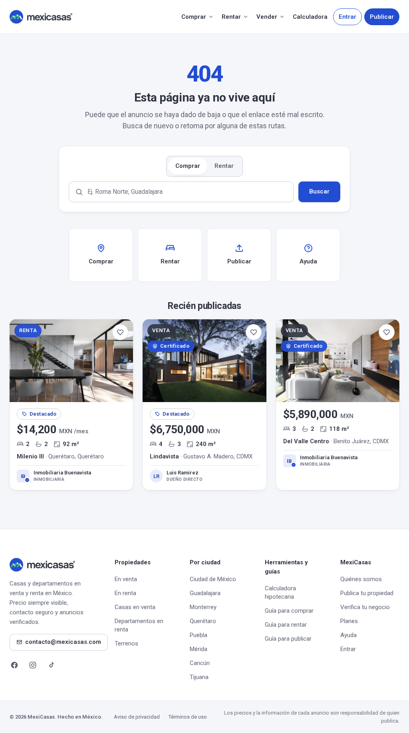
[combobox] (181, 191)
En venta (126, 579)
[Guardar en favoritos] (120, 332)
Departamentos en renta (139, 625)
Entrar (347, 16)
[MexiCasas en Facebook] (14, 665)
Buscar (319, 191)
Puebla (198, 635)
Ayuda (348, 635)
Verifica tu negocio (365, 607)
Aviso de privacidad (137, 717)
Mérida (198, 649)
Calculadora (310, 16)
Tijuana (199, 677)
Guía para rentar (286, 624)
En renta (125, 593)
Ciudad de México (213, 579)
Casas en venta (135, 607)
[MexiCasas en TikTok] (51, 665)
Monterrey (203, 607)
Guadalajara (205, 593)
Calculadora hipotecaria (280, 592)
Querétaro (203, 621)
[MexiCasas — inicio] (41, 17)
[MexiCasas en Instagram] (33, 665)
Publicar (382, 16)
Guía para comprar (289, 610)
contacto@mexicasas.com (63, 641)
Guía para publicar (288, 638)
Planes (349, 621)
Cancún (200, 663)
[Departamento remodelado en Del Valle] (337, 404)
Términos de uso (188, 717)
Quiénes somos (361, 579)
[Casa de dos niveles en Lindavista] (204, 404)
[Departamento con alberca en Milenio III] (71, 404)
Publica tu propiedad (366, 593)
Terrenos (126, 643)
